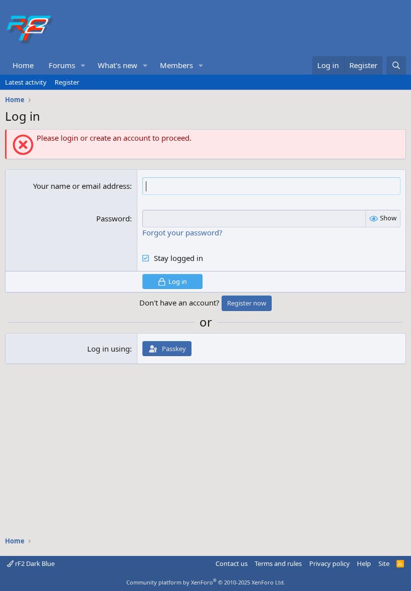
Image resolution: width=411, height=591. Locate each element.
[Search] (396, 65)
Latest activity (26, 82)
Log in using (108, 349)
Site (383, 563)
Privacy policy (329, 563)
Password (113, 218)
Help (364, 563)
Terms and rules (278, 563)
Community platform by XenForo (205, 582)
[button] (83, 65)
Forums (62, 65)
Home (23, 65)
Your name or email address (81, 186)
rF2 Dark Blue (34, 563)
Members (176, 65)
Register (67, 82)
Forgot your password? (182, 232)
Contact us (232, 563)
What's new (117, 65)
